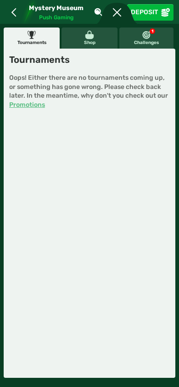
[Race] (117, 12)
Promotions (27, 105)
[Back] (14, 12)
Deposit (144, 12)
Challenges (146, 37)
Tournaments (31, 42)
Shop (89, 42)
